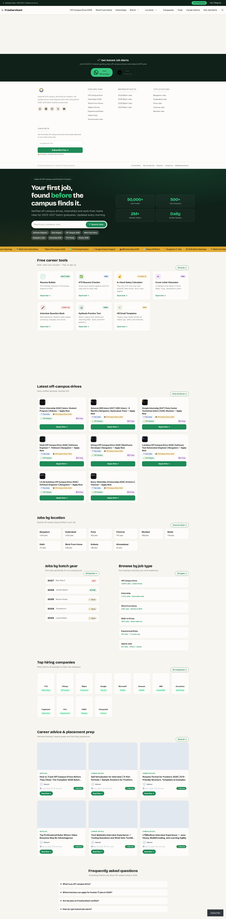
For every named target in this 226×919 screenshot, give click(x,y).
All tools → (182, 268)
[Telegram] (46, 109)
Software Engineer (40, 233)
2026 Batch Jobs (125, 103)
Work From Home (104, 10)
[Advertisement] (113, 34)
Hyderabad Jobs (160, 99)
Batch (133, 10)
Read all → (182, 739)
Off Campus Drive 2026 (81, 10)
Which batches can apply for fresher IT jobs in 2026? (87, 892)
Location (149, 10)
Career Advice (193, 10)
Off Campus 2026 (73, 233)
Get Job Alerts (210, 10)
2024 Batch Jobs (125, 95)
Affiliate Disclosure (181, 165)
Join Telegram (215, 3)
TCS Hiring (70, 238)
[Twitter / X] (58, 109)
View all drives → (179, 394)
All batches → (91, 573)
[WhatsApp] (40, 109)
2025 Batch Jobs (125, 99)
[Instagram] (52, 109)
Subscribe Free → (60, 150)
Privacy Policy (136, 165)
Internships (121, 10)
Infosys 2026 (84, 238)
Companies (168, 10)
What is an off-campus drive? (77, 884)
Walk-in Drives (94, 107)
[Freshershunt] (2, 10)
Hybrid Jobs (92, 115)
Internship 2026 (55, 238)
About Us (159, 165)
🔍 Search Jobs (96, 224)
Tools (180, 10)
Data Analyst (57, 233)
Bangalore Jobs (159, 95)
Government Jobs (95, 119)
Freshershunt (13, 10)
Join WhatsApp (199, 3)
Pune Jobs (157, 103)
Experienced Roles (95, 111)
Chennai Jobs (158, 107)
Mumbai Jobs (158, 111)
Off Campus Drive (95, 95)
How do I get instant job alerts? (77, 909)
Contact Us (169, 165)
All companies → (180, 670)
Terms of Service (148, 165)
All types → (182, 573)
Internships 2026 (95, 99)
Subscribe (215, 913)
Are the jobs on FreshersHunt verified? (81, 900)
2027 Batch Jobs (125, 107)
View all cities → (180, 525)
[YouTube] (64, 109)
